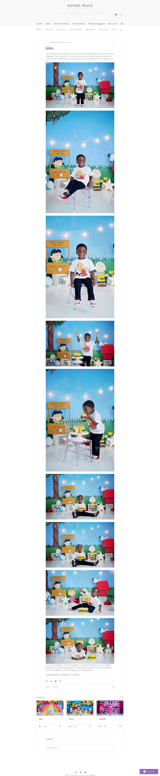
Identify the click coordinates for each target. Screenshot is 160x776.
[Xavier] (80, 708)
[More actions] (113, 42)
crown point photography (75, 29)
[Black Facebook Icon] (76, 772)
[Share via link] (60, 681)
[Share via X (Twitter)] (51, 681)
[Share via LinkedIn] (56, 681)
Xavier (71, 719)
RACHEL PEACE (80, 5)
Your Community (61, 29)
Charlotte (102, 719)
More (113, 29)
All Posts (38, 29)
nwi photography (75, 674)
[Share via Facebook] (47, 681)
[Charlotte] (110, 708)
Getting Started (49, 29)
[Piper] (50, 708)
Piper (41, 719)
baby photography (90, 29)
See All (122, 697)
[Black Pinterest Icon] (80, 772)
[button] (121, 29)
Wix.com (92, 775)
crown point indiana (104, 29)
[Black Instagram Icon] (85, 772)
